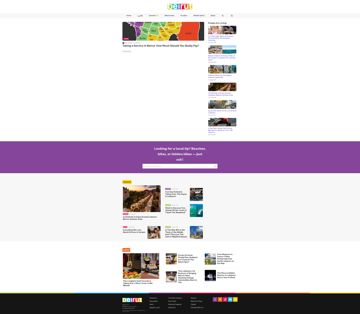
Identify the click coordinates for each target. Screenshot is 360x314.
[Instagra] (235, 299)
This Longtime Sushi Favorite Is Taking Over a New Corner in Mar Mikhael (138, 283)
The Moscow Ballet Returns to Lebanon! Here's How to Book (226, 275)
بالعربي (140, 16)
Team (127, 311)
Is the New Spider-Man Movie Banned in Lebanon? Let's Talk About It (220, 130)
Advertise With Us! (197, 307)
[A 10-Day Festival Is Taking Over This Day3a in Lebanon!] (196, 194)
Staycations (154, 301)
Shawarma (153, 298)
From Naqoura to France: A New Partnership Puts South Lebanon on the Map (225, 258)
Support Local (154, 307)
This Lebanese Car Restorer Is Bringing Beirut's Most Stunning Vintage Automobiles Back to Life (187, 276)
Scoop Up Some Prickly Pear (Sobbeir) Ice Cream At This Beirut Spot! (187, 258)
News (151, 304)
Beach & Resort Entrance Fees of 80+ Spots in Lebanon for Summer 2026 (222, 58)
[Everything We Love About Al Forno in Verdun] (154, 232)
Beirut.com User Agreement (137, 310)
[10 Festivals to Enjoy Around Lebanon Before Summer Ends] (142, 198)
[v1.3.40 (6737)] (132, 300)
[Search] (215, 166)
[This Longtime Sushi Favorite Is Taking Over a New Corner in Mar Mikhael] (141, 266)
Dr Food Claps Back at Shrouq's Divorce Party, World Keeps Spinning (220, 38)
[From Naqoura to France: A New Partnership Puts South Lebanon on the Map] (210, 259)
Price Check (172, 301)
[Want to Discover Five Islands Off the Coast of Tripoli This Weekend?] (196, 210)
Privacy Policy (125, 310)
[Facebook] (220, 299)
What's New (169, 16)
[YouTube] (230, 299)
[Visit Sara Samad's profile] (123, 43)
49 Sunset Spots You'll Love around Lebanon (222, 112)
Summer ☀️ (153, 16)
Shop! (213, 16)
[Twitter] (215, 299)
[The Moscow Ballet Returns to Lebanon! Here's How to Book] (210, 275)
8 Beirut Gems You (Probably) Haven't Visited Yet (220, 76)
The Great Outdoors (175, 298)
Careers (193, 304)
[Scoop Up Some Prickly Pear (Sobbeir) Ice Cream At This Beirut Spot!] (171, 258)
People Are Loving (217, 23)
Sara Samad (128, 43)
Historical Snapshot (175, 304)
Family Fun (172, 307)
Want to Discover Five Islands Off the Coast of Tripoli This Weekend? (176, 210)
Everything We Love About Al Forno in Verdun (134, 231)
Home (128, 16)
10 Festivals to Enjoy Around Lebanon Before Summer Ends (220, 94)
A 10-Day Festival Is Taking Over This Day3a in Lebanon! (176, 194)
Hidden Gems (198, 16)
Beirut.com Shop (196, 301)
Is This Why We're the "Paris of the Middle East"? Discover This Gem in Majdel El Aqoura (176, 233)
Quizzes (193, 298)
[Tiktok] (225, 299)
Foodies (184, 16)
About (124, 311)
